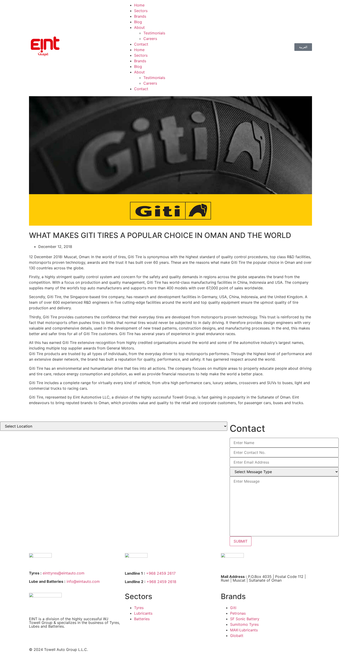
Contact (141, 44)
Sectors (141, 10)
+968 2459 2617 (161, 573)
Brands (140, 16)
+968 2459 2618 (161, 581)
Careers (150, 38)
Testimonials (154, 33)
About (139, 27)
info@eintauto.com (83, 581)
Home (139, 5)
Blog (138, 22)
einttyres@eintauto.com (63, 573)
